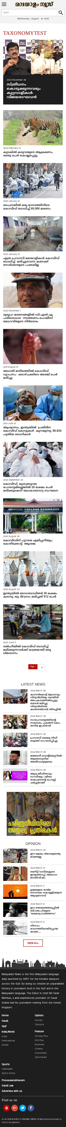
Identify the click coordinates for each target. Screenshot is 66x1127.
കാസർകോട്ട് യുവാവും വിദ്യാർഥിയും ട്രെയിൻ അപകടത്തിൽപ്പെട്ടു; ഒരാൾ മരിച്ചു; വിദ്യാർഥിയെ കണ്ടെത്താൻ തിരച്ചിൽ (45, 702)
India (4, 1036)
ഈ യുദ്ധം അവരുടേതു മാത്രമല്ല (45, 855)
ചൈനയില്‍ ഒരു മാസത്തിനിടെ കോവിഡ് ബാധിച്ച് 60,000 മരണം (27, 207)
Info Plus (39, 1040)
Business (39, 1044)
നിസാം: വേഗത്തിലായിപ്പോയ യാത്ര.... (44, 928)
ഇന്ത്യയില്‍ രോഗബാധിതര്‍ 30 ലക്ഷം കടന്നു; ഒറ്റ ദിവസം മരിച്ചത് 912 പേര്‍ (30, 595)
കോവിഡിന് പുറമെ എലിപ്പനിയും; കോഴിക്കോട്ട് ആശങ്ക (28, 542)
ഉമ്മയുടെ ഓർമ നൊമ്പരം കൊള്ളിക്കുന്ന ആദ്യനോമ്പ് (46, 892)
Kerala (5, 1045)
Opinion (39, 1015)
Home (5, 1015)
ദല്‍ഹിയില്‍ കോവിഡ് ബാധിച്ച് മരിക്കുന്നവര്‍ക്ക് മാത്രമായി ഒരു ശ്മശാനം (27, 650)
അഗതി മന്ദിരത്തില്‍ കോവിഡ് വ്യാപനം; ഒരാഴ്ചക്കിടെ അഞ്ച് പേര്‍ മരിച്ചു (30, 374)
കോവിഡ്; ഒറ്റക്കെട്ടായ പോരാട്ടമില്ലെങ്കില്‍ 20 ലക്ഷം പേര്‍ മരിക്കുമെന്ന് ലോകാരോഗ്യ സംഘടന (30, 487)
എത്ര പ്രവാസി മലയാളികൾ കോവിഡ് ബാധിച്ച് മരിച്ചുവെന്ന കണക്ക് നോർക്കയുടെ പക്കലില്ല (31, 262)
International (8, 1040)
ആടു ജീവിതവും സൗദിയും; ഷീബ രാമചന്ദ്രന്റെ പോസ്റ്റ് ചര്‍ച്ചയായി (43, 778)
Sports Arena (8, 1073)
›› (42, 667)
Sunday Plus (41, 1036)
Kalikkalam (7, 1069)
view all (33, 943)
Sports (6, 1064)
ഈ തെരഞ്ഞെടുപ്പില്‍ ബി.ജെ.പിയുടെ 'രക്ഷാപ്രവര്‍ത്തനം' (44, 910)
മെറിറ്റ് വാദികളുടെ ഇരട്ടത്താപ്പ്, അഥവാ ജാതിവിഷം (43, 874)
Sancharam (41, 1057)
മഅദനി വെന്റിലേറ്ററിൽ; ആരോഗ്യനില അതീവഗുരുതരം (46, 758)
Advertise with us (12, 1091)
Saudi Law (7, 1085)
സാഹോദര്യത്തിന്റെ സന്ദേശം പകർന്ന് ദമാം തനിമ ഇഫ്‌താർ (45, 723)
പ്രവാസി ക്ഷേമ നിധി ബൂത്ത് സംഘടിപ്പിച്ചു (44, 739)
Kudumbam (41, 1053)
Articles (38, 1020)
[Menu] (4, 4)
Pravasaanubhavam (13, 1080)
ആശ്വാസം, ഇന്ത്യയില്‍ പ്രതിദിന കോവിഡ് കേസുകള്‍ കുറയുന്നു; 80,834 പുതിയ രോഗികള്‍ (32, 431)
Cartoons (39, 1024)
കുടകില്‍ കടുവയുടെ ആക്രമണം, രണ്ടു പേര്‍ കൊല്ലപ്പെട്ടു (29, 154)
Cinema (39, 1048)
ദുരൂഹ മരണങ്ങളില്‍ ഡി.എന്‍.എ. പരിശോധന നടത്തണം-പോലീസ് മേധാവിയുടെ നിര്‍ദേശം (28, 318)
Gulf (4, 1026)
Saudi (5, 1021)
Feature (39, 1031)
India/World (8, 1031)
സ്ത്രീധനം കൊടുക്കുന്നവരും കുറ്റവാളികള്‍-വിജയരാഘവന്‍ (24, 91)
